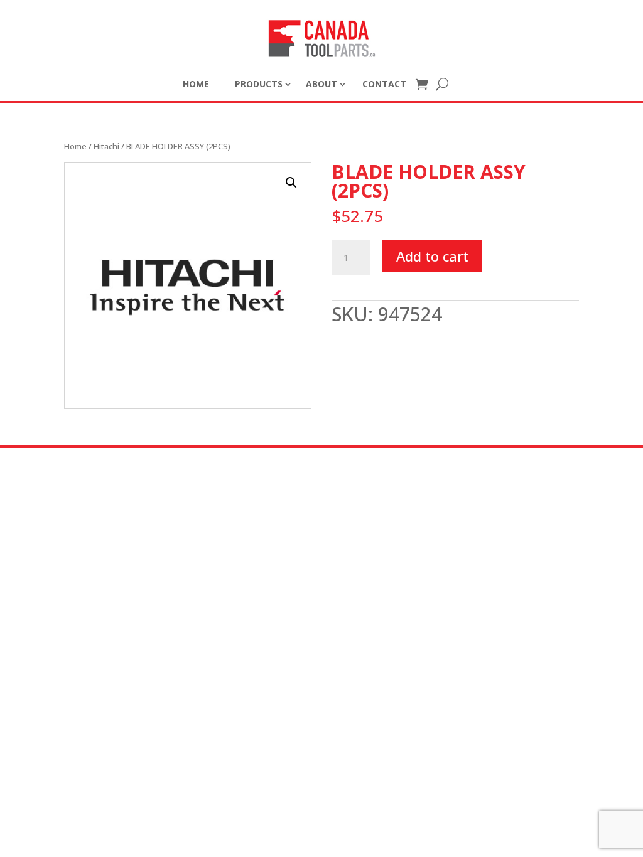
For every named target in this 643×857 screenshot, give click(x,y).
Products (259, 84)
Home (75, 146)
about (321, 84)
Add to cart (432, 256)
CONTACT (384, 84)
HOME (196, 84)
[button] (291, 182)
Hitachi (106, 146)
